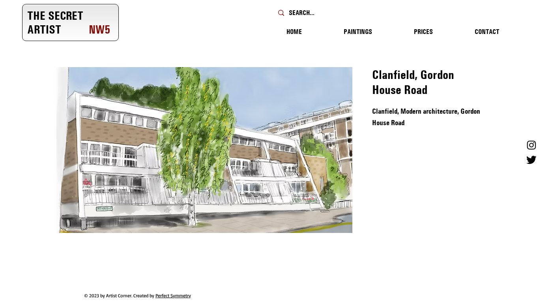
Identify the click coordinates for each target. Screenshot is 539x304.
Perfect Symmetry (173, 295)
